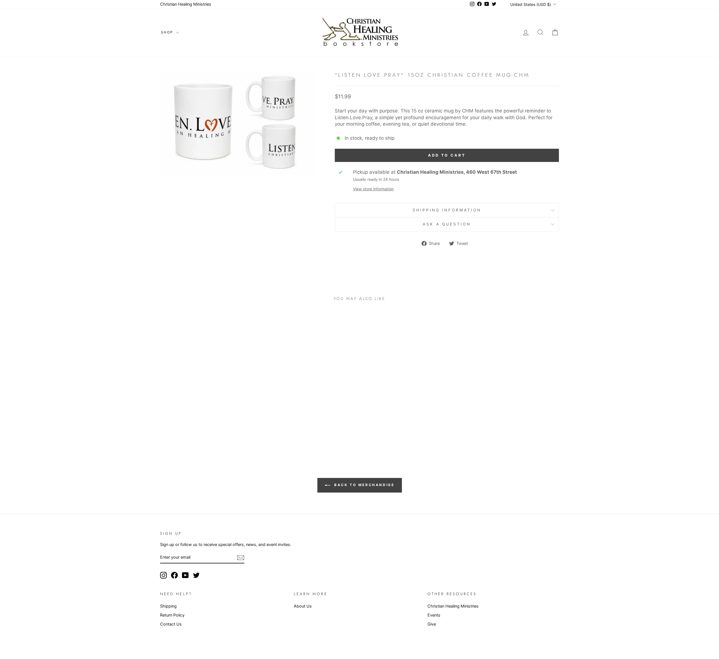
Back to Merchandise (364, 485)
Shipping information (447, 210)
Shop (168, 32)
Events (433, 615)
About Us (303, 606)
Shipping (168, 606)
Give (431, 624)
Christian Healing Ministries (185, 4)
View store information (373, 189)
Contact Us (171, 624)
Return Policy (172, 615)
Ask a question (447, 224)
